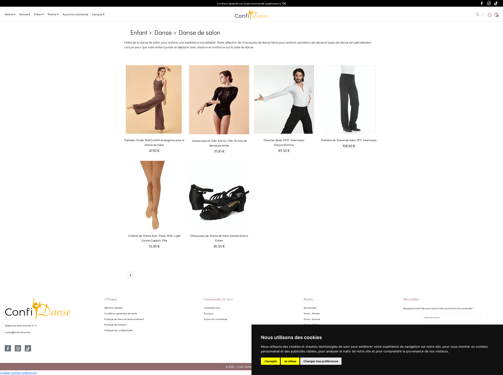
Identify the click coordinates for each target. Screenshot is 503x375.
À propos (97, 14)
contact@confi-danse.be (17, 332)
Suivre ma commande (75, 14)
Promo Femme (312, 313)
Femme (9, 14)
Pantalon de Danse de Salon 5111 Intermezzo (349, 140)
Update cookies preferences (18, 372)
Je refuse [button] (290, 361)
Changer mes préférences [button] (320, 361)
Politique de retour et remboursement (124, 319)
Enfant (38, 14)
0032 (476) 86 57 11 (27, 325)
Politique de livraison (115, 324)
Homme (23, 14)
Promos (52, 14)
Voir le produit (154, 130)
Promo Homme (312, 319)
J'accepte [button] (270, 361)
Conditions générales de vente (120, 313)
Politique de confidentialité (118, 330)
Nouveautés (310, 307)
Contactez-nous (212, 307)
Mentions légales (113, 307)
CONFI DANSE (244, 366)
